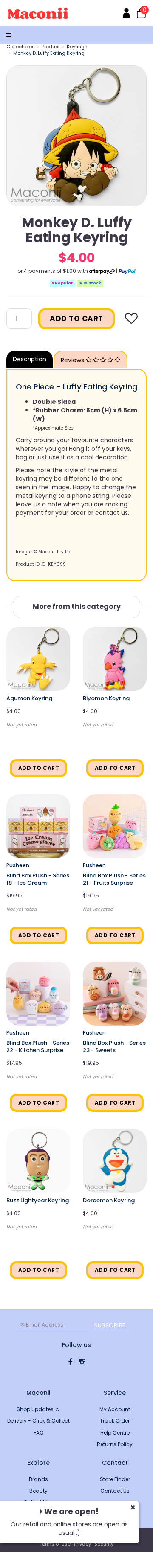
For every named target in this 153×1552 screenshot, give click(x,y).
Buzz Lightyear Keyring (37, 1200)
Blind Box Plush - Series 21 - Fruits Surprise (114, 879)
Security (103, 1543)
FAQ (38, 1432)
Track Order (115, 1420)
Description (29, 359)
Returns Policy (115, 1444)
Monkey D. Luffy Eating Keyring (49, 53)
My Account (114, 1409)
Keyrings (77, 46)
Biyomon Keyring (106, 698)
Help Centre (115, 1432)
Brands (38, 1479)
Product (51, 46)
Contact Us (115, 1490)
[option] (76, 135)
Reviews (73, 360)
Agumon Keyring (29, 698)
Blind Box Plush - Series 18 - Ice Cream (37, 879)
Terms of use (55, 1543)
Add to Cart (76, 318)
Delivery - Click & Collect (38, 1420)
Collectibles (20, 46)
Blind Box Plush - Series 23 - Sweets (114, 1046)
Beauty (38, 1490)
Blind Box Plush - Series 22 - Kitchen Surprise (37, 1046)
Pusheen (17, 865)
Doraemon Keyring (109, 1200)
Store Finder (115, 1479)
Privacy (82, 1543)
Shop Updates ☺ (38, 1409)
